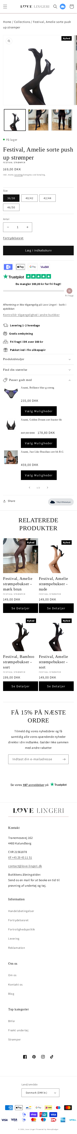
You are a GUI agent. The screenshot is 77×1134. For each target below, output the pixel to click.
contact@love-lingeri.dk (25, 866)
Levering (18, 174)
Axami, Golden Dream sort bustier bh (41, 419)
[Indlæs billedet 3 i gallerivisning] (61, 120)
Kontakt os (15, 984)
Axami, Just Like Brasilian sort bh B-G (42, 451)
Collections (22, 22)
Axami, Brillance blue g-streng (37, 387)
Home (7, 22)
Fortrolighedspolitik (21, 929)
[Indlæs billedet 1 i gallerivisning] (15, 120)
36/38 (11, 198)
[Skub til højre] (47, 487)
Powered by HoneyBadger (47, 1129)
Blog (11, 994)
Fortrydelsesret (13, 238)
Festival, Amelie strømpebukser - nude (53, 583)
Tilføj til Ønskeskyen (63, 502)
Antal (6, 219)
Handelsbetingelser (21, 911)
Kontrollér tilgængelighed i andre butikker (31, 315)
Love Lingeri (30, 1129)
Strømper (14, 1039)
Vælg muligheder (39, 411)
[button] (5, 6)
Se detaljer (20, 608)
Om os (12, 975)
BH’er (11, 1021)
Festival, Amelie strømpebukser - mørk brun (18, 583)
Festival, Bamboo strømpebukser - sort (18, 661)
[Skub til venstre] (29, 487)
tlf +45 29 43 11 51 (20, 857)
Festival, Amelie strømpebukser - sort (53, 661)
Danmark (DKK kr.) (36, 1092)
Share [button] (11, 501)
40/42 (29, 198)
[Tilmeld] (63, 759)
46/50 (11, 207)
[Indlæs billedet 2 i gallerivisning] (38, 120)
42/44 (47, 198)
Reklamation (16, 948)
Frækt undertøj (18, 1030)
